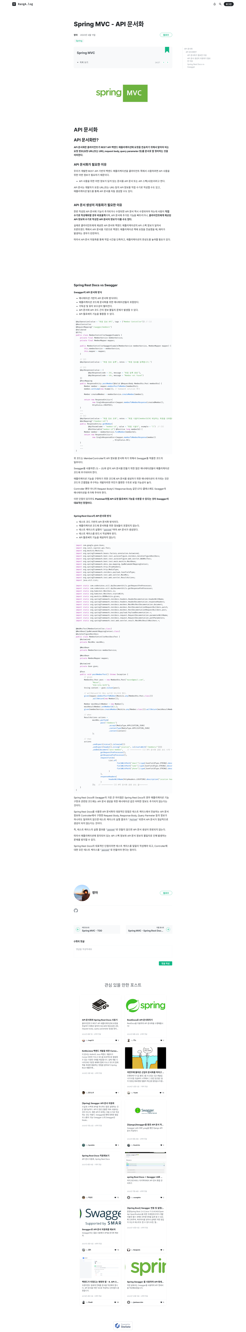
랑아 (76, 35)
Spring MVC (86, 53)
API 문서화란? (191, 52)
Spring (79, 40)
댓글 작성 (165, 963)
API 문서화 (188, 49)
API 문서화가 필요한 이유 (197, 55)
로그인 (229, 4)
